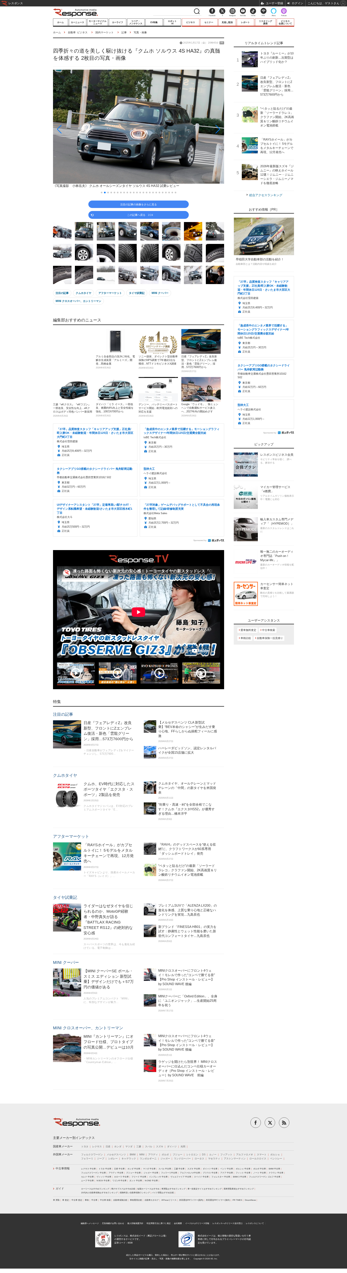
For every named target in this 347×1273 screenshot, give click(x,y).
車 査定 (65, 1200)
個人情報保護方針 (135, 1223)
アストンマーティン (235, 1158)
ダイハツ (172, 1146)
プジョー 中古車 (133, 1173)
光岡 (183, 1146)
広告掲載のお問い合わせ (113, 1223)
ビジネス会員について (285, 22)
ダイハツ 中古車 (210, 1169)
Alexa (274, 15)
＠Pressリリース (169, 1200)
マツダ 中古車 (149, 1169)
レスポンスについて (255, 1223)
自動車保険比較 (120, 1200)
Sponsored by (199, 540)
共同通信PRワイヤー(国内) (191, 1200)
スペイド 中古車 (201, 1177)
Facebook (212, 15)
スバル (148, 1146)
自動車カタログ (152, 1200)
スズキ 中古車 (193, 1169)
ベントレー (276, 1158)
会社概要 (178, 1223)
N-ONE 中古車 (151, 1180)
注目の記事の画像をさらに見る (138, 204)
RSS (263, 15)
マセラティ (214, 1158)
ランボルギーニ (148, 1158)
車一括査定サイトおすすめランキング (205, 1189)
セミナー (208, 22)
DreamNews (250, 1200)
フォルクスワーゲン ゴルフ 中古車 (264, 1177)
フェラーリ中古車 (169, 1173)
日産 (108, 1146)
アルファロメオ (244, 1154)
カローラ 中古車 (121, 1177)
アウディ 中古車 (116, 1173)
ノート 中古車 (259, 1173)
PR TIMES (237, 1200)
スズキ (159, 1146)
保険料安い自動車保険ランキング (135, 1192)
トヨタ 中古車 (105, 1169)
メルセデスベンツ (116, 1154)
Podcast (284, 15)
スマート (261, 1154)
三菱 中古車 (179, 1169)
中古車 (94, 1200)
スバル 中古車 (164, 1169)
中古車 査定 (76, 1200)
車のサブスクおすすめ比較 (123, 1189)
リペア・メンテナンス (135, 22)
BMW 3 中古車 (239, 1177)
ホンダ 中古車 (134, 1169)
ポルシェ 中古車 (243, 1169)
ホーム (60, 22)
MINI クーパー (160, 293)
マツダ (129, 1146)
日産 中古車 (119, 1169)
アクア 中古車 (226, 1173)
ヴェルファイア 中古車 (180, 1177)
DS (203, 1154)
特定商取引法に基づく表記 (159, 1223)
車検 (87, 1200)
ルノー (212, 1154)
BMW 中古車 (274, 1169)
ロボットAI (172, 22)
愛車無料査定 (248, 630)
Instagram (232, 15)
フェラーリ (87, 1158)
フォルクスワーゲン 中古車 (93, 1173)
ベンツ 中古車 (226, 1169)
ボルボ (165, 1154)
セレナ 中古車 (87, 1177)
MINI (141, 1154)
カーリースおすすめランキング (95, 1189)
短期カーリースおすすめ (148, 1189)
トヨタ (84, 1146)
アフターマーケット (110, 293)
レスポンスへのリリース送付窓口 (227, 1223)
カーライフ (117, 22)
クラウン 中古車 (276, 1173)
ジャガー (165, 1158)
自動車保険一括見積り (270, 638)
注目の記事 (62, 293)
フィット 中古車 (243, 1173)
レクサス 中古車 (88, 1169)
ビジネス (190, 22)
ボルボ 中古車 (259, 1169)
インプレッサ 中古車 (158, 1177)
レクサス (97, 1146)
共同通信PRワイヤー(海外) (218, 1200)
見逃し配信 (227, 22)
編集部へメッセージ (90, 1223)
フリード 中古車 (139, 1177)
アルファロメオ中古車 (190, 1173)
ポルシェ (275, 1154)
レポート (245, 22)
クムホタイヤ (83, 293)
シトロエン (192, 1154)
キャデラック (128, 1158)
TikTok (253, 15)
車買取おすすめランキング (173, 1189)
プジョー (177, 1154)
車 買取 (56, 1200)
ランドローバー (182, 1158)
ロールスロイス (257, 1158)
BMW (133, 1154)
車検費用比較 (136, 1200)
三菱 (138, 1146)
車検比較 (246, 638)
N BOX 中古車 (103, 1180)
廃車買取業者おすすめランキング (239, 1189)
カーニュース (77, 22)
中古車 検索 (105, 1200)
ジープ (100, 1158)
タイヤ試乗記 (137, 293)
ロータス (199, 1158)
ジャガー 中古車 (151, 1173)
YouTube (243, 15)
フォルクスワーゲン (92, 1154)
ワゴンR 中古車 (119, 1180)
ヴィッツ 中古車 (104, 1177)
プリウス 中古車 (210, 1173)
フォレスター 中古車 (220, 1177)
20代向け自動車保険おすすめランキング (99, 1192)
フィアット (226, 1154)
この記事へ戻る (140, 214)
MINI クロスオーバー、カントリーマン (78, 301)
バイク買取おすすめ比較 (163, 1192)
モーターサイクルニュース (97, 22)
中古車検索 (268, 630)
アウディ (153, 1154)
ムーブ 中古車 (87, 1180)
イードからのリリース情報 (197, 1223)
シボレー (113, 1158)
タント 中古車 (135, 1180)
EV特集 (154, 22)
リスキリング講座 (265, 22)
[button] (78, 129)
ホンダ (117, 1146)
